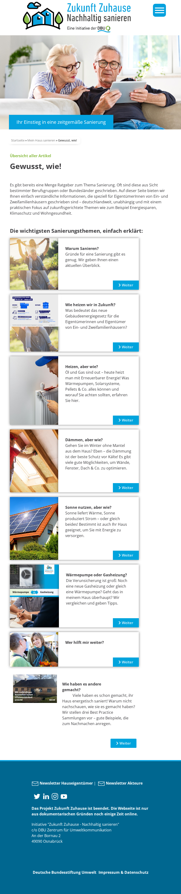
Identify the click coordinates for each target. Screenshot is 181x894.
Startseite (18, 140)
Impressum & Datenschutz (123, 872)
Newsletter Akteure (124, 783)
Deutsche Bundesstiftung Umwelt (64, 872)
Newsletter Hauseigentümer (66, 783)
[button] (126, 285)
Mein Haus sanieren (41, 140)
